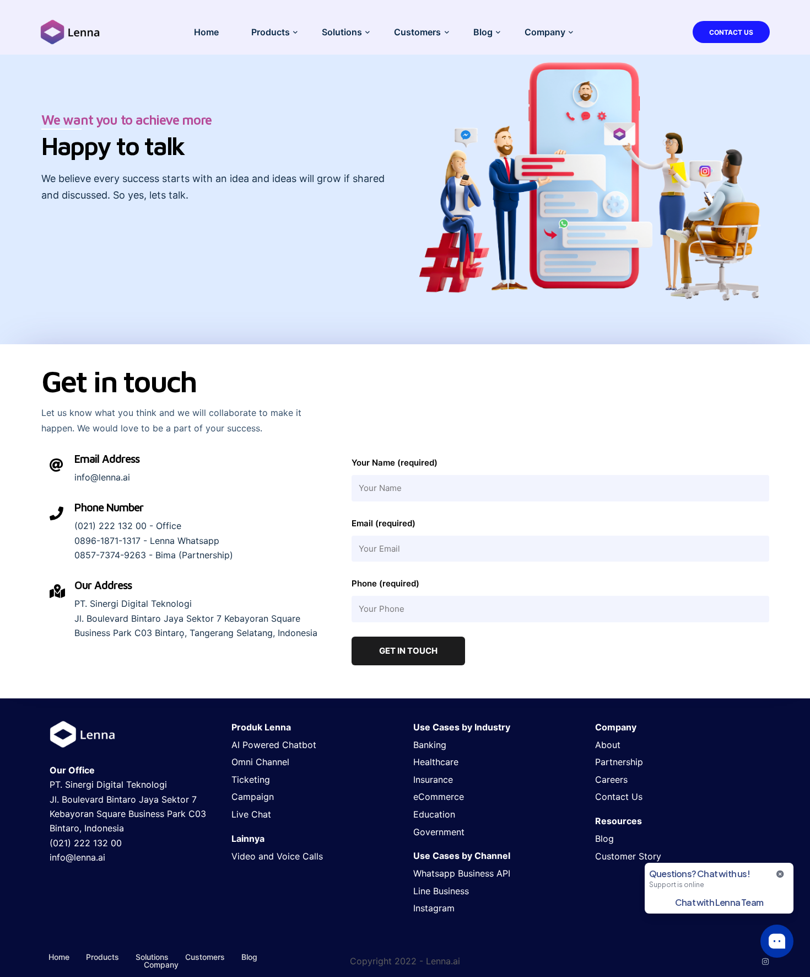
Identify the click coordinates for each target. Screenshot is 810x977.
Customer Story (628, 856)
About (607, 744)
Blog (483, 32)
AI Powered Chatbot (273, 744)
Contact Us (731, 32)
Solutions (342, 32)
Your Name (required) (395, 462)
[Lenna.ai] (70, 30)
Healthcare (435, 761)
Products (270, 32)
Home (206, 32)
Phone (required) (385, 583)
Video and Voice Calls (277, 856)
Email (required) (383, 523)
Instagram (434, 908)
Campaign (252, 796)
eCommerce (438, 796)
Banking (429, 744)
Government (439, 831)
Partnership (619, 761)
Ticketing (250, 779)
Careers (611, 779)
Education (434, 814)
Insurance (433, 779)
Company (545, 32)
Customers (417, 32)
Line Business (441, 890)
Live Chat (251, 814)
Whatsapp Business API (461, 873)
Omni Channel (260, 761)
